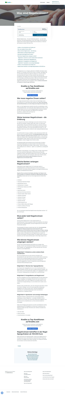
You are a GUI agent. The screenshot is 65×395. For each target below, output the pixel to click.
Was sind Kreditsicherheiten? (32, 356)
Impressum (8, 391)
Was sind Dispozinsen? (32, 354)
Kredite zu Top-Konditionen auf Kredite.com (26, 47)
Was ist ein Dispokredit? (32, 359)
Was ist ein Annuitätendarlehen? (27, 374)
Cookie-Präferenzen (23, 391)
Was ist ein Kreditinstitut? (47, 371)
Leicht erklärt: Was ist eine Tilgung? (48, 377)
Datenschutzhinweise (15, 391)
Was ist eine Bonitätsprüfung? (47, 375)
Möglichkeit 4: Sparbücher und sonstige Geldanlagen (28, 62)
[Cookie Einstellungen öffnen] (2, 393)
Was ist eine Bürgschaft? (28, 371)
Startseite (27, 15)
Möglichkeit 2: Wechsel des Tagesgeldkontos (27, 59)
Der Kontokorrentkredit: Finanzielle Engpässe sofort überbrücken (28, 380)
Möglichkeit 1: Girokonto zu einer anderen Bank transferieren (30, 57)
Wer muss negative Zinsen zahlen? (24, 49)
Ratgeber (31, 15)
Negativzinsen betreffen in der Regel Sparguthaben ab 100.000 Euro (31, 66)
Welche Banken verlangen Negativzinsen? (26, 52)
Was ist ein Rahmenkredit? (32, 358)
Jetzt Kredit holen (40, 35)
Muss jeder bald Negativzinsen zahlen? (25, 54)
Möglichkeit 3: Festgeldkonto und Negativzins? (27, 61)
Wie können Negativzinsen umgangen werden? (27, 56)
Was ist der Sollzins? (46, 373)
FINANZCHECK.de (10, 372)
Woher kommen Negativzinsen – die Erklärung (27, 50)
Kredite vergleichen (32, 95)
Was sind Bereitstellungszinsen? (32, 355)
